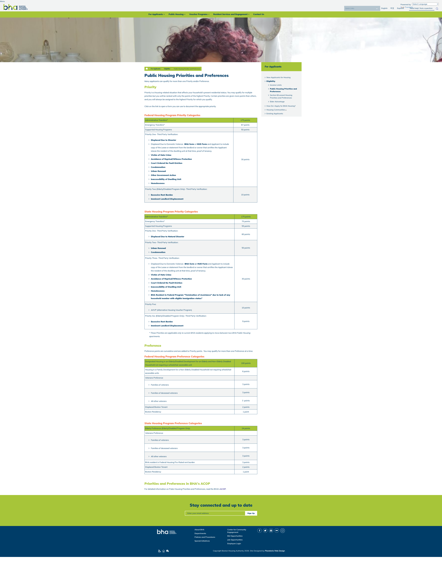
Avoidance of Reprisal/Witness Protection (171, 159)
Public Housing (176, 14)
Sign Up (251, 513)
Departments (200, 533)
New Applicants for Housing (278, 77)
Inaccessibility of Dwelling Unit (166, 179)
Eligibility (167, 69)
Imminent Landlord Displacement (167, 199)
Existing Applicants (274, 113)
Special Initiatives (202, 541)
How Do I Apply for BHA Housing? (280, 106)
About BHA (199, 529)
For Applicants (155, 14)
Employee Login (234, 543)
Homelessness (158, 183)
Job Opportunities (235, 540)
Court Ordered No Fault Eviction (166, 163)
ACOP (223, 489)
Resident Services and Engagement (230, 14)
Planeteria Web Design (275, 551)
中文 (392, 8)
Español (400, 8)
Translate (409, 7)
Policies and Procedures (205, 537)
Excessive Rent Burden (162, 195)
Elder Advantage (277, 101)
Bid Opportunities (235, 536)
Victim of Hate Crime (161, 155)
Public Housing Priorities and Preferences (187, 69)
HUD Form (202, 144)
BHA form (189, 144)
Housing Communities (275, 110)
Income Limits (276, 85)
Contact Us (258, 14)
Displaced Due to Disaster (163, 140)
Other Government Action (163, 175)
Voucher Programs (198, 14)
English (384, 8)
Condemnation (158, 167)
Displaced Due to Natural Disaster (167, 236)
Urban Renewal (158, 171)
